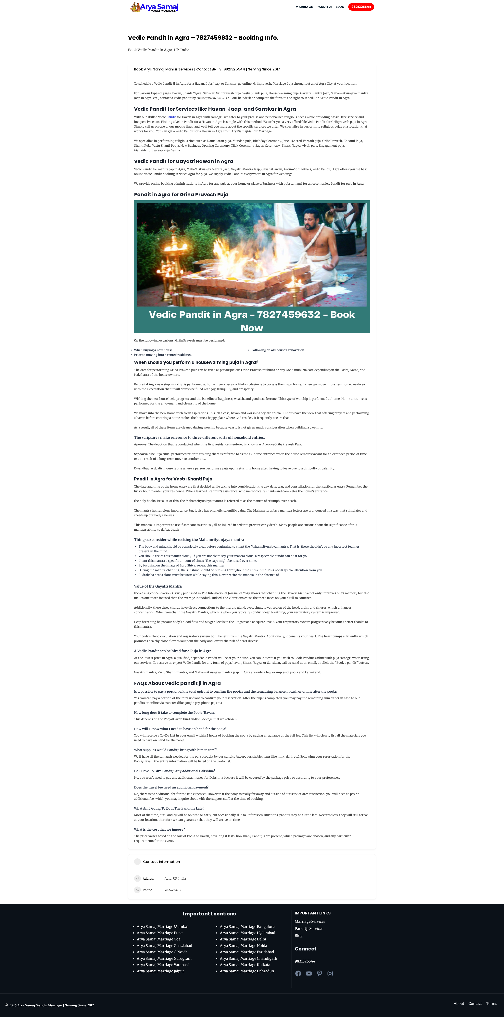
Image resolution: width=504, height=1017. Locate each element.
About (459, 1003)
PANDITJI (324, 7)
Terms (491, 1003)
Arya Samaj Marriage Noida (243, 945)
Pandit (171, 117)
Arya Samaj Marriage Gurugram (164, 958)
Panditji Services (309, 928)
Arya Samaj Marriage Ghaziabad (164, 945)
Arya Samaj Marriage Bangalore (247, 926)
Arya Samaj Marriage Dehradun (247, 971)
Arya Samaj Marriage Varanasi (163, 964)
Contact (475, 1003)
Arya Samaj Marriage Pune (160, 933)
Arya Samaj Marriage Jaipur (160, 971)
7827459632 (173, 890)
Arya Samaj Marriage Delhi (243, 939)
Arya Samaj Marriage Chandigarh (248, 958)
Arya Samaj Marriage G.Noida (162, 952)
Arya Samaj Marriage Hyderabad (247, 933)
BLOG (339, 7)
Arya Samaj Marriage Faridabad (247, 952)
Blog (299, 935)
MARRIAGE (304, 7)
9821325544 (361, 7)
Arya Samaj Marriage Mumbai (162, 926)
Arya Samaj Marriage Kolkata (245, 964)
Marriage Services (310, 921)
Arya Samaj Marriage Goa (159, 939)
